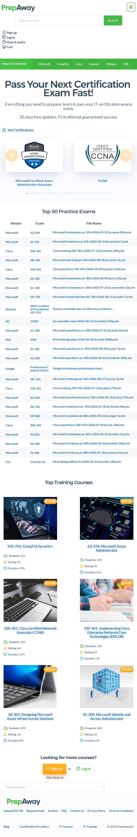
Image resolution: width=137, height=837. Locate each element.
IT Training (90, 826)
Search (113, 20)
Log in (10, 37)
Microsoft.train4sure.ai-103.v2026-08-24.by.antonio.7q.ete (90, 241)
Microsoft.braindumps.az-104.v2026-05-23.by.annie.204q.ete (92, 232)
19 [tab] (84, 193)
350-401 (35, 269)
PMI (126, 64)
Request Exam (36, 810)
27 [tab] (110, 193)
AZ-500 (35, 397)
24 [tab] (101, 193)
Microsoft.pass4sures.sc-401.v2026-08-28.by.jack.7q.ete (89, 348)
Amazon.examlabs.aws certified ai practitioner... (83, 308)
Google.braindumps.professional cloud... (78, 368)
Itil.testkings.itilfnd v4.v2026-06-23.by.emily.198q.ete (87, 461)
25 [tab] (104, 193)
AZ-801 (35, 434)
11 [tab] (59, 193)
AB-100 (35, 260)
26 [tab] (107, 193)
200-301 (35, 251)
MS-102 (35, 379)
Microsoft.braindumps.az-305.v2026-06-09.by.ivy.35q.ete (89, 278)
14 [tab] (68, 193)
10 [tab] (56, 193)
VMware (111, 64)
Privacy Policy (96, 810)
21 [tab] (91, 193)
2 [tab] (30, 193)
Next (125, 155)
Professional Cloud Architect (39, 368)
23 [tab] (97, 193)
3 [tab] (33, 193)
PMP (33, 339)
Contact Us (77, 810)
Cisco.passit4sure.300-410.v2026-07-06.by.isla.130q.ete (88, 424)
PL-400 (34, 452)
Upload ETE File (13, 810)
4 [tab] (36, 193)
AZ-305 (35, 278)
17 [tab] (78, 193)
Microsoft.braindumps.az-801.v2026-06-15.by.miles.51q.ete (91, 434)
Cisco (79, 64)
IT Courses (66, 826)
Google (10, 368)
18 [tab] (81, 193)
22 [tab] (94, 193)
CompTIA (62, 64)
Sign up (11, 32)
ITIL (8, 462)
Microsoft (44, 64)
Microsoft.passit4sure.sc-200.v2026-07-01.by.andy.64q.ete (90, 330)
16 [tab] (75, 193)
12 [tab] (62, 193)
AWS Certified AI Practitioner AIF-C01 (39, 309)
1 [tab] (27, 193)
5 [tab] (39, 193)
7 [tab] (46, 193)
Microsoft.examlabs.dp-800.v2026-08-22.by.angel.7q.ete (89, 415)
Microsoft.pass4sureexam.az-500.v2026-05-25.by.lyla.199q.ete (93, 397)
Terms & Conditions (121, 810)
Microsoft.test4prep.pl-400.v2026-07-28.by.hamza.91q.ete (90, 452)
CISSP (34, 321)
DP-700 (35, 296)
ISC (8, 321)
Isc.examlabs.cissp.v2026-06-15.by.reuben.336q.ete (86, 321)
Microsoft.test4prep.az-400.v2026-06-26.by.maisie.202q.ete (91, 443)
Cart (9, 47)
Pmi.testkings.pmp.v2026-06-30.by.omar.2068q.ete (85, 339)
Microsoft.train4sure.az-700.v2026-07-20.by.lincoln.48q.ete (91, 406)
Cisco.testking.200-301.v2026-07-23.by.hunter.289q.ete (89, 250)
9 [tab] (52, 193)
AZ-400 (35, 443)
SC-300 (35, 287)
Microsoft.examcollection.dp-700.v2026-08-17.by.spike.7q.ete (93, 296)
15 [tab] (72, 193)
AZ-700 (35, 406)
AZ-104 (35, 232)
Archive (53, 810)
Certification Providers (34, 826)
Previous (11, 155)
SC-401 (35, 349)
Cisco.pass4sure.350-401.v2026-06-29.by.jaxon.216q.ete (89, 269)
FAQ (64, 810)
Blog (6, 826)
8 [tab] (49, 193)
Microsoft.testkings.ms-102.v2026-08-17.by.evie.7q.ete (88, 378)
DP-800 (35, 416)
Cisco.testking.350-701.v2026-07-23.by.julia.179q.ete (87, 388)
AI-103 (34, 241)
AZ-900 (35, 358)
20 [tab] (88, 193)
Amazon (94, 64)
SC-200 (35, 330)
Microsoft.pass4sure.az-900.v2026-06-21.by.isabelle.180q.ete (92, 357)
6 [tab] (43, 193)
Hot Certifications (20, 130)
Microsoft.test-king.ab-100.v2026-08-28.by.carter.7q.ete (89, 260)
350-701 (35, 388)
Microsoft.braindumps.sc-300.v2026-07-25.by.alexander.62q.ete (94, 287)
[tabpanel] (34, 163)
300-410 (35, 425)
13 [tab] (65, 193)
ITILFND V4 (37, 462)
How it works (15, 42)
